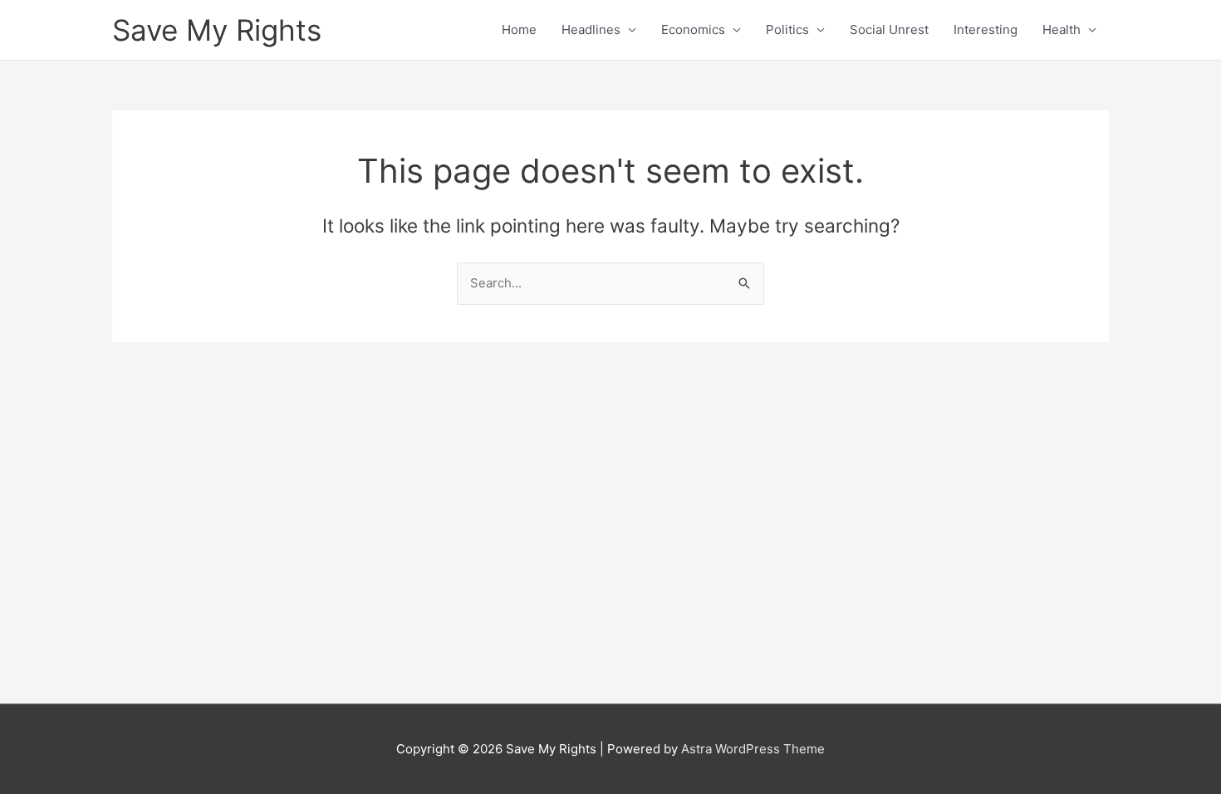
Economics (693, 29)
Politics (787, 29)
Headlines (590, 29)
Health (1061, 29)
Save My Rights (216, 29)
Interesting (986, 29)
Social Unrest (889, 29)
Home (519, 29)
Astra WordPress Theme (753, 749)
